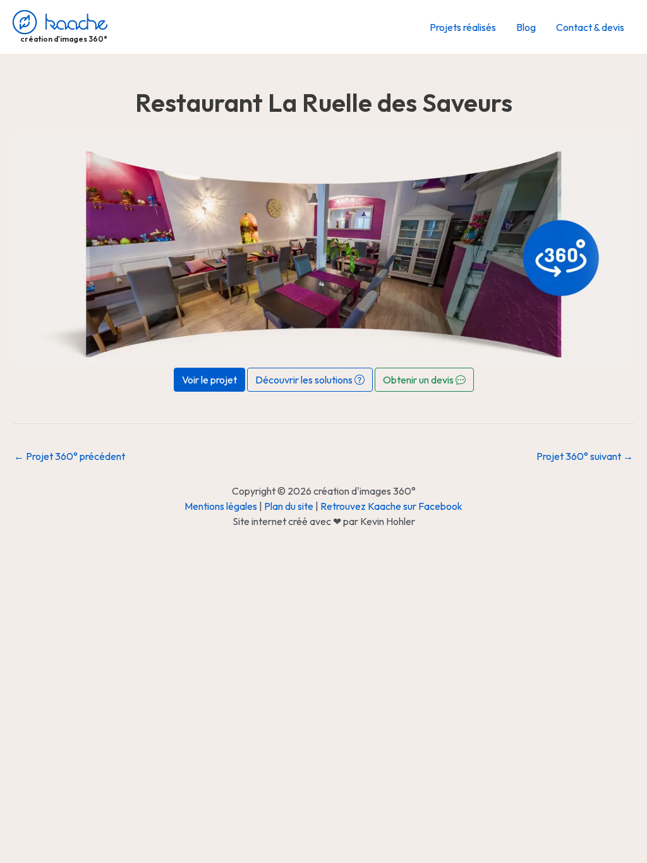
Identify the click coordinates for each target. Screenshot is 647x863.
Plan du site (288, 506)
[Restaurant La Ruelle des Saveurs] (323, 247)
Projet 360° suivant (584, 456)
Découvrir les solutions (304, 379)
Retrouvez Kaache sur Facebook (391, 506)
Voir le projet (209, 379)
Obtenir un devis (419, 379)
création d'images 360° (63, 39)
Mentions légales (220, 506)
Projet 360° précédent (69, 456)
